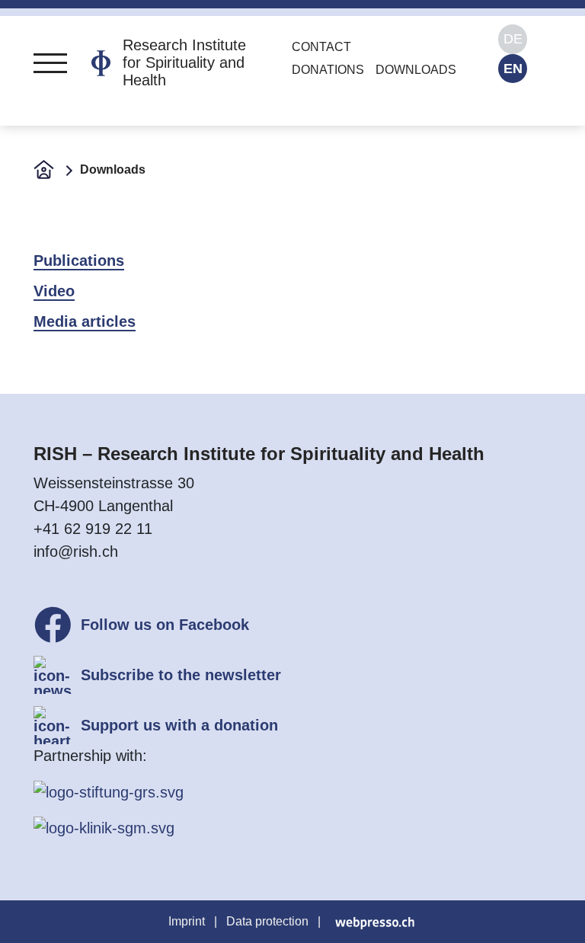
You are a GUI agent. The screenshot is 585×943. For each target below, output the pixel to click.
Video (54, 291)
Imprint (186, 921)
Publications (79, 260)
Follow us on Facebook (165, 624)
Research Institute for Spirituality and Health (184, 62)
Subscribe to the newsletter (181, 674)
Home (44, 169)
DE (513, 38)
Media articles (85, 321)
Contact (321, 46)
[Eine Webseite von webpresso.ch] (375, 921)
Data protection (267, 921)
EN (513, 68)
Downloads (416, 69)
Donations (328, 69)
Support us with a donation (179, 725)
